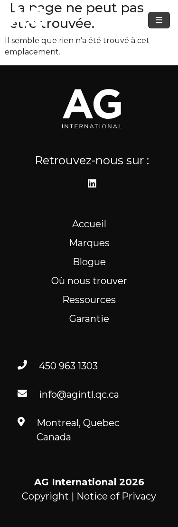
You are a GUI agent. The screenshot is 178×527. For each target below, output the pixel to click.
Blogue (89, 262)
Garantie (89, 318)
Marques (89, 243)
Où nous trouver (89, 280)
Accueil (89, 224)
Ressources (89, 299)
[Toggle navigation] (159, 20)
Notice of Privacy (116, 496)
